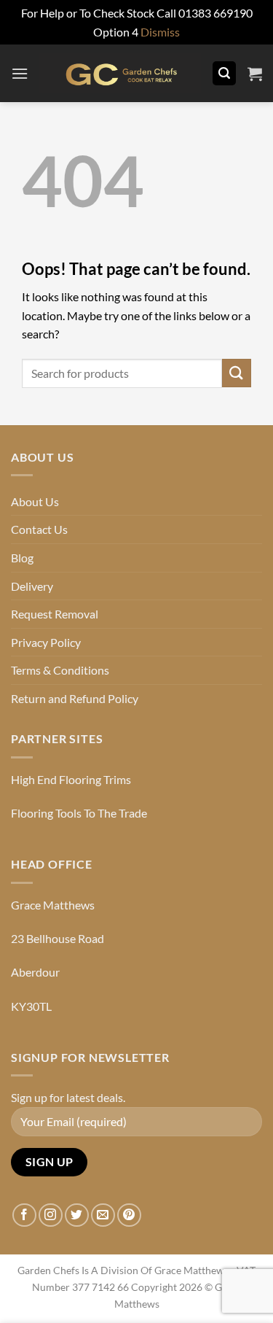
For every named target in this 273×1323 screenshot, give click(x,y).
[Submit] (236, 373)
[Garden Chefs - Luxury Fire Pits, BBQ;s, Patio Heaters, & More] (120, 73)
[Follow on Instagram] (51, 1215)
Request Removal (54, 614)
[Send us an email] (103, 1215)
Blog (22, 557)
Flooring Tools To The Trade (79, 813)
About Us (35, 501)
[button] (19, 73)
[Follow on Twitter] (77, 1215)
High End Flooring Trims (71, 779)
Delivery (32, 586)
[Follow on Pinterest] (129, 1215)
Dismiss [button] (160, 32)
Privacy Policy (46, 642)
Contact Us (39, 529)
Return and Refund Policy (74, 698)
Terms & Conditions (60, 670)
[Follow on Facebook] (24, 1215)
